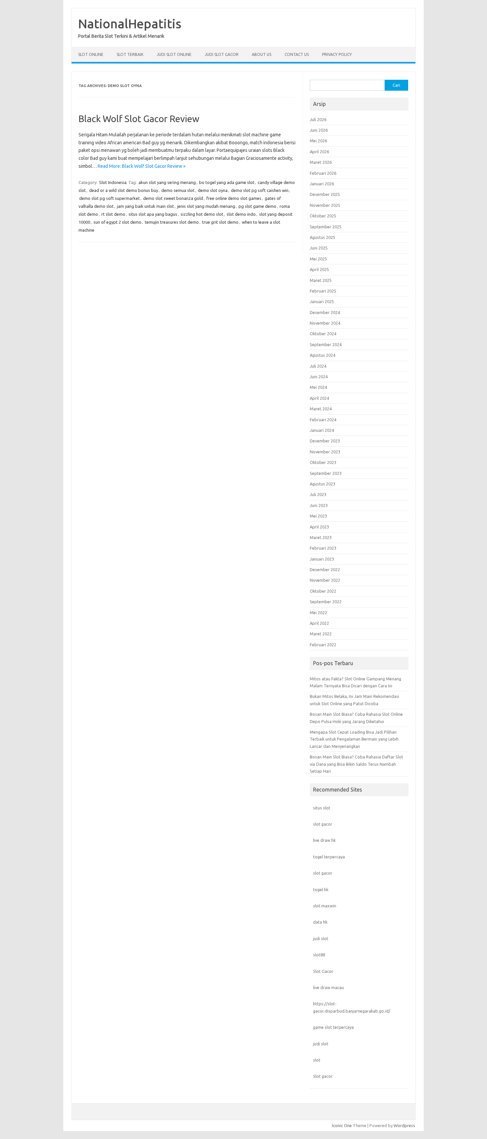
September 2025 (326, 226)
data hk (320, 922)
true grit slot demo (220, 222)
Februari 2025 (323, 291)
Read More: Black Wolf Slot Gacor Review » (142, 166)
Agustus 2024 (322, 355)
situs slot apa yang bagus (153, 214)
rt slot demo (113, 214)
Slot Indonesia (113, 182)
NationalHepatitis (129, 23)
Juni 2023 (319, 505)
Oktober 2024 (323, 333)
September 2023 (326, 473)
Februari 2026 (323, 173)
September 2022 (326, 601)
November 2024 (325, 323)
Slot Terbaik (130, 54)
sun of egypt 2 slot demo (117, 222)
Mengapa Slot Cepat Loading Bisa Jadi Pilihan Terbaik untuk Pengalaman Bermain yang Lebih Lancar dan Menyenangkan (354, 739)
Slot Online (90, 54)
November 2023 (325, 451)
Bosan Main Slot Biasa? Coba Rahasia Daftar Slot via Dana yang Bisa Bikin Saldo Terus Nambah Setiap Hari (356, 763)
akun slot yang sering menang (167, 182)
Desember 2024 (325, 312)
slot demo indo (241, 214)
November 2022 (325, 580)
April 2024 (319, 398)
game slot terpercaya (333, 1027)
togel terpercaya (329, 856)
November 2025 (325, 205)
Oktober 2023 (323, 462)
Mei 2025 (318, 258)
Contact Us (297, 54)
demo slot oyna (213, 190)
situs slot (321, 807)
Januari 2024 (322, 430)
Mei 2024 (318, 387)
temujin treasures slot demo (172, 222)
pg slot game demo (257, 206)
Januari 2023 (322, 559)
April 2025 (319, 269)
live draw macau (328, 987)
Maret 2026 (321, 162)
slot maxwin (324, 905)
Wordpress (404, 1125)
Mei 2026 (318, 140)
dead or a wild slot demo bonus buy (123, 190)
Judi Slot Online (174, 54)
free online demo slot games (233, 198)
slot (316, 1060)
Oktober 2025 (323, 215)
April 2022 (319, 623)
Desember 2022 (325, 569)
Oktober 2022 (323, 591)
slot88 (319, 954)
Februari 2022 (323, 644)
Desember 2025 (325, 194)
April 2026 (319, 151)
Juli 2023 (318, 494)
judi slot (320, 938)
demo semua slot (177, 190)
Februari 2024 (323, 419)
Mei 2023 (318, 516)
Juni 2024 (319, 376)
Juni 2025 (319, 248)
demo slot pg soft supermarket (109, 198)
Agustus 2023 (322, 483)
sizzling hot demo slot (202, 214)
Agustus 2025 (322, 237)
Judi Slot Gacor (222, 54)
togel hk (320, 889)
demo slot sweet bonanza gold (173, 198)
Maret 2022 (321, 633)
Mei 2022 (318, 612)
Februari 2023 (323, 548)
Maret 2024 (321, 408)
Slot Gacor (323, 971)
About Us (261, 54)
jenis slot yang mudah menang (206, 206)
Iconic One (342, 1125)
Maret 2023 (321, 537)
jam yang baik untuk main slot (145, 206)
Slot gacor (323, 1076)
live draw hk (324, 840)
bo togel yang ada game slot (226, 182)
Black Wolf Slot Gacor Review (139, 119)
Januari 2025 (322, 301)
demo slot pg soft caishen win (260, 190)
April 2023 (319, 526)
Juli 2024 (318, 366)
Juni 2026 (319, 130)
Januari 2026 (322, 183)
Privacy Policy (337, 54)
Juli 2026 (318, 119)
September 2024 (326, 344)
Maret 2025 (321, 280)
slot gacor (322, 824)
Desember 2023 (325, 440)
